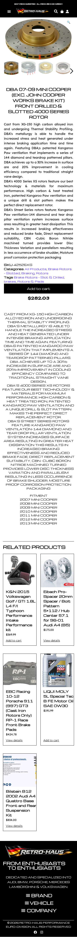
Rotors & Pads (30, 281)
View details (51, 640)
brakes (10, 281)
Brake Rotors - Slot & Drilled (39, 277)
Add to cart (38, 288)
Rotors (42, 273)
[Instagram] (41, 932)
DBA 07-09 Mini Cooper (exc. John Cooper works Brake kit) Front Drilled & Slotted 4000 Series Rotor (38, 103)
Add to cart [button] (14, 640)
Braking (28, 273)
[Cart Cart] (62, 11)
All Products (35, 269)
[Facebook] (35, 932)
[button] (9, 11)
